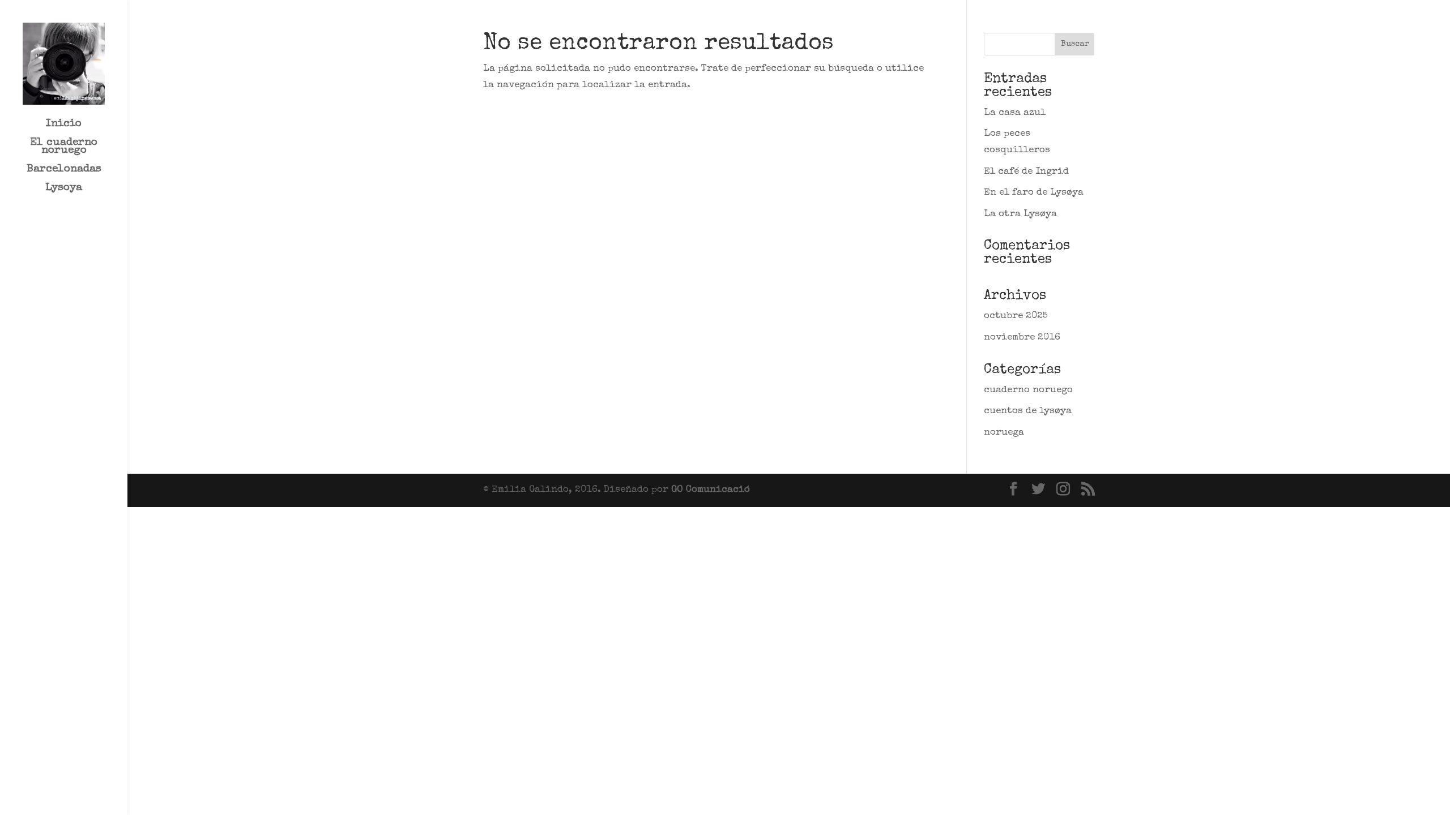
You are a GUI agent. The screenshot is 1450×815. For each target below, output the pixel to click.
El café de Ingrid (1026, 172)
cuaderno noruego (1028, 390)
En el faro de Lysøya (1034, 193)
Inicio (64, 125)
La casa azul (1015, 113)
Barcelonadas (64, 170)
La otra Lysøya (1020, 214)
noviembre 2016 (1022, 337)
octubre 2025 (1016, 316)
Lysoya (63, 189)
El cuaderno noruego (63, 147)
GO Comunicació (710, 490)
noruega (1004, 432)
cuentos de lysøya (1028, 411)
